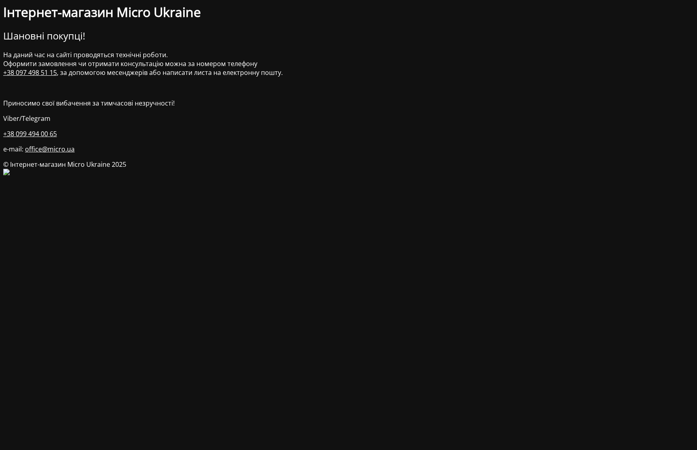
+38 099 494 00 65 (30, 133)
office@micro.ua (50, 149)
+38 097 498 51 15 (30, 72)
